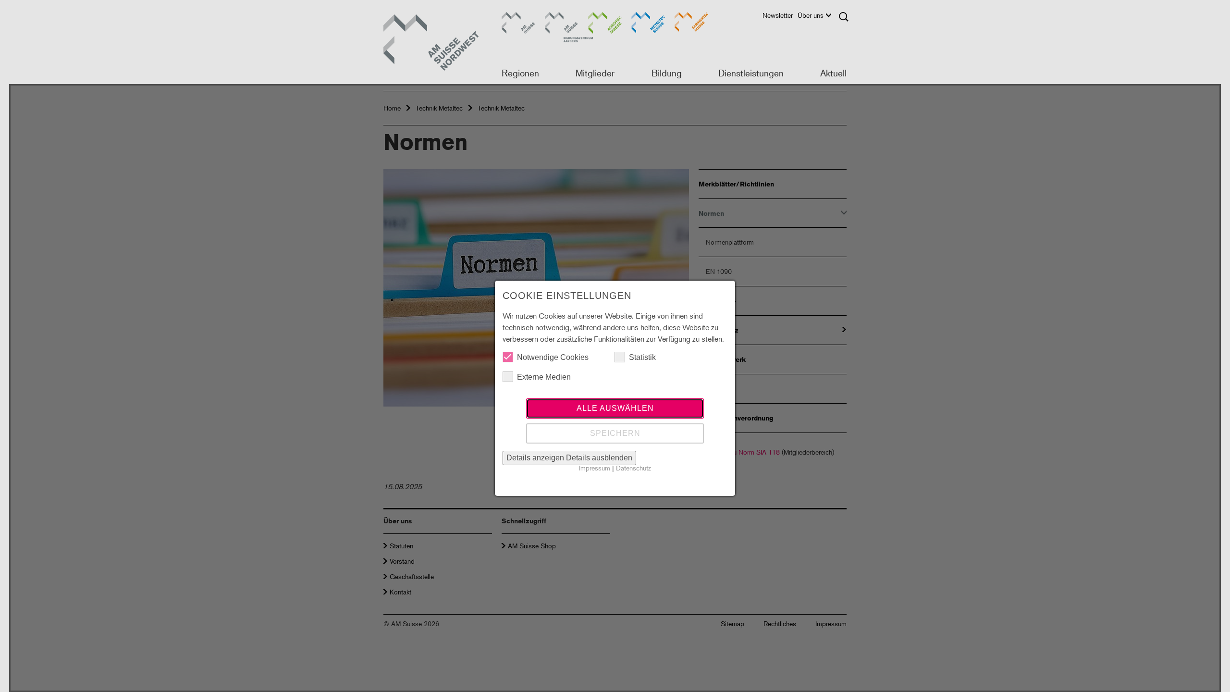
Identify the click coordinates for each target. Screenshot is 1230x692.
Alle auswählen (615, 408)
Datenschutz (633, 468)
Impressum (594, 468)
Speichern (615, 433)
